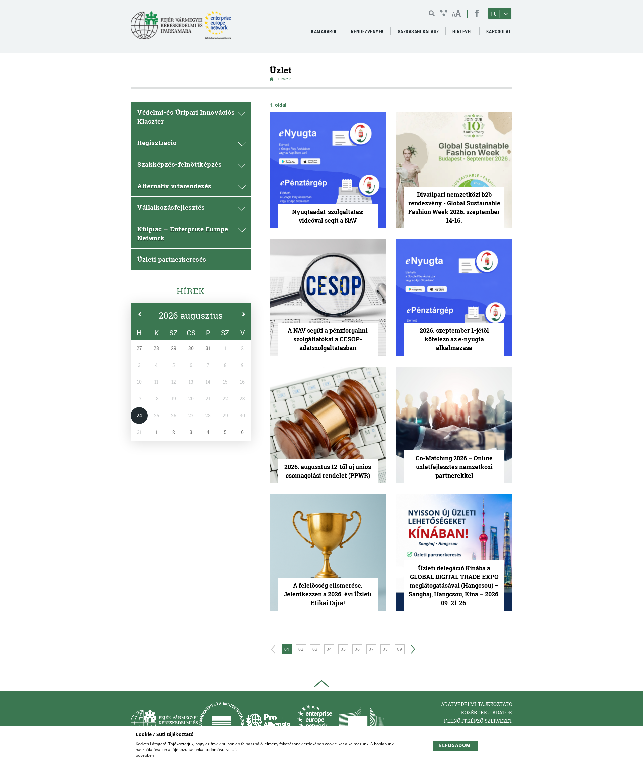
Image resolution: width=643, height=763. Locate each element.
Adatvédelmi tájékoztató (477, 704)
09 (399, 649)
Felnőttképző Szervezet (478, 720)
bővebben (145, 755)
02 (301, 649)
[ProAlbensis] (268, 722)
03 (315, 649)
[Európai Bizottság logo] (361, 722)
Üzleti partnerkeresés (171, 259)
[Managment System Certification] (221, 722)
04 (329, 649)
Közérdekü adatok (486, 712)
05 (343, 649)
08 (385, 649)
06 (357, 649)
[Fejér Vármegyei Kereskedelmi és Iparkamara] (181, 28)
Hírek (191, 290)
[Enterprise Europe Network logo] (314, 722)
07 (371, 649)
